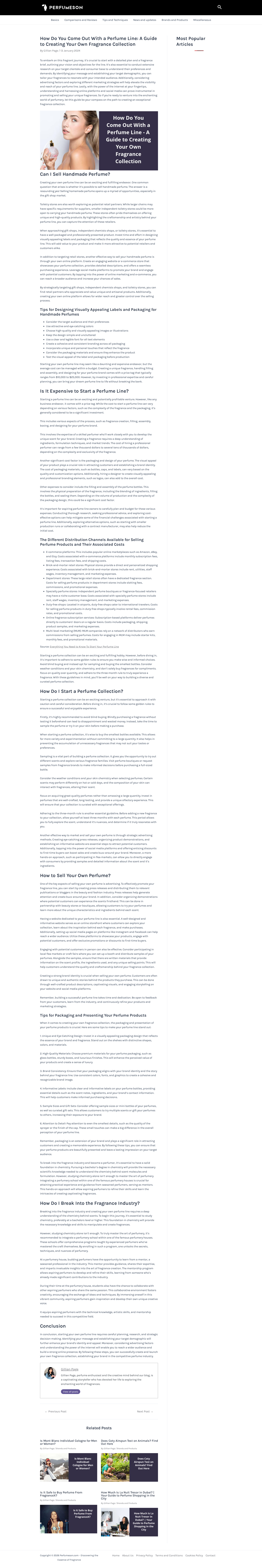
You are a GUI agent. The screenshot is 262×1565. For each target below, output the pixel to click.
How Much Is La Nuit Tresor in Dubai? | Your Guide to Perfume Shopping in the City (128, 1495)
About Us (127, 1555)
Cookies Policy (194, 1555)
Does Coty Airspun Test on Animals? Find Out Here (129, 1442)
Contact (210, 1555)
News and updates (144, 20)
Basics (55, 20)
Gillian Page (69, 1369)
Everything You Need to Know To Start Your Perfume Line (84, 646)
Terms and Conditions (169, 1555)
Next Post (145, 1411)
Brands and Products (175, 20)
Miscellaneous (202, 20)
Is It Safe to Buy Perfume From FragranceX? (61, 1494)
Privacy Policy (144, 1555)
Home (115, 1555)
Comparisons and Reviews (80, 20)
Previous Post (55, 1411)
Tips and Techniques (115, 20)
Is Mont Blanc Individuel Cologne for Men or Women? (68, 1442)
